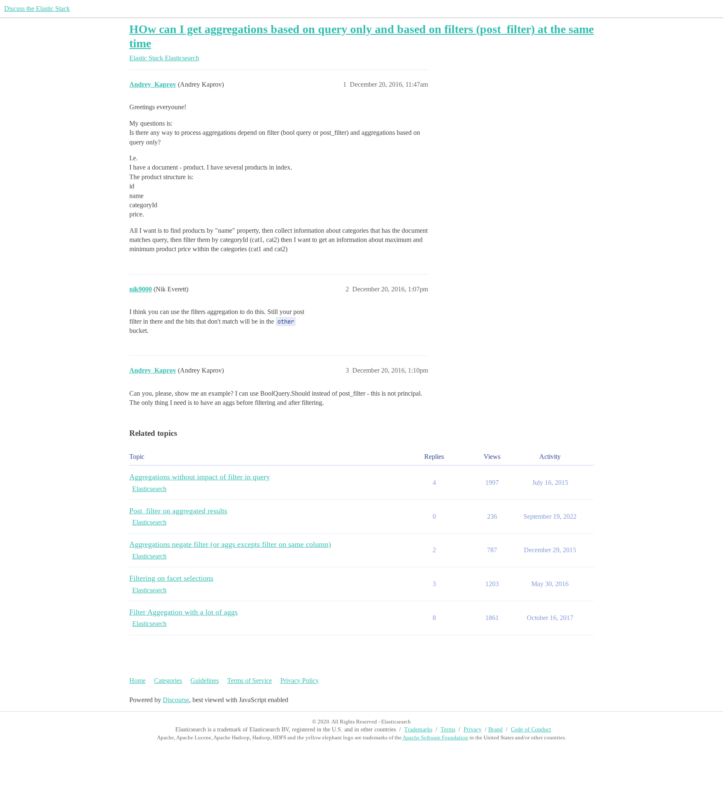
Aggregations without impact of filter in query (199, 477)
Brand (495, 729)
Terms (448, 729)
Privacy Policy (299, 680)
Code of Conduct (531, 729)
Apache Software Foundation (435, 737)
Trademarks (418, 729)
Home (137, 680)
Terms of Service (249, 680)
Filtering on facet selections (171, 578)
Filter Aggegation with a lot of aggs (183, 612)
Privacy (473, 729)
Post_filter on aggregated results (178, 511)
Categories (168, 680)
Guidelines (204, 680)
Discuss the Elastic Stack (37, 8)
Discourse (176, 699)
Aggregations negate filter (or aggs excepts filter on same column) (230, 544)
